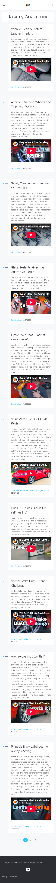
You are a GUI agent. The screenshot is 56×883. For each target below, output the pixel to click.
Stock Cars (45, 491)
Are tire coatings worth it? (28, 656)
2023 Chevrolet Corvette (20, 491)
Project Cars (37, 639)
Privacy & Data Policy (9, 877)
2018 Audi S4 (16, 639)
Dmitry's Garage (20, 862)
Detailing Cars (16, 87)
